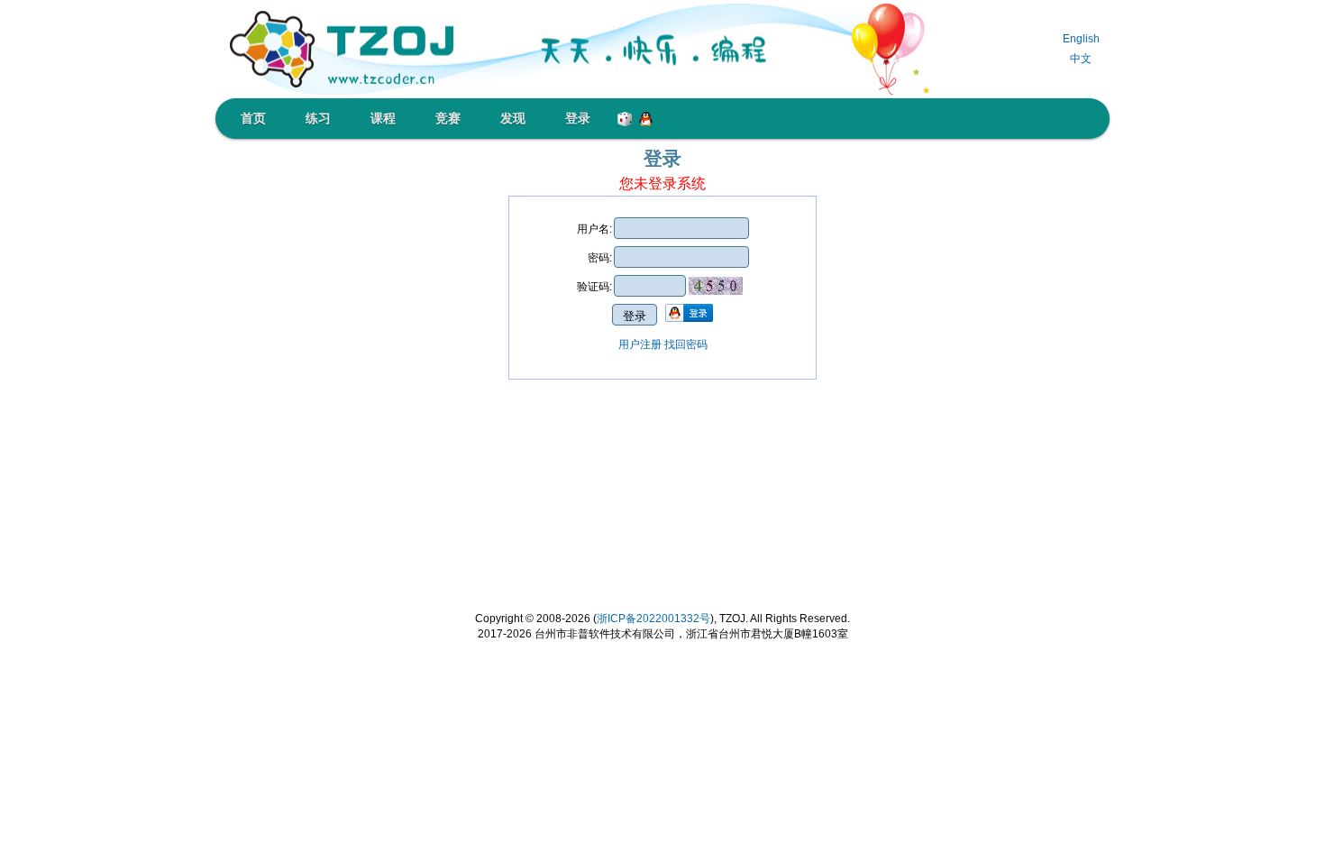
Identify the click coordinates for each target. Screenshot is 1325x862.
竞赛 (448, 118)
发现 (512, 118)
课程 (383, 118)
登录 (577, 118)
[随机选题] (621, 115)
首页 (253, 118)
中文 (1081, 58)
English (1081, 38)
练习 (318, 118)
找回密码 (686, 344)
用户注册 (640, 344)
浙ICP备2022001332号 (653, 618)
